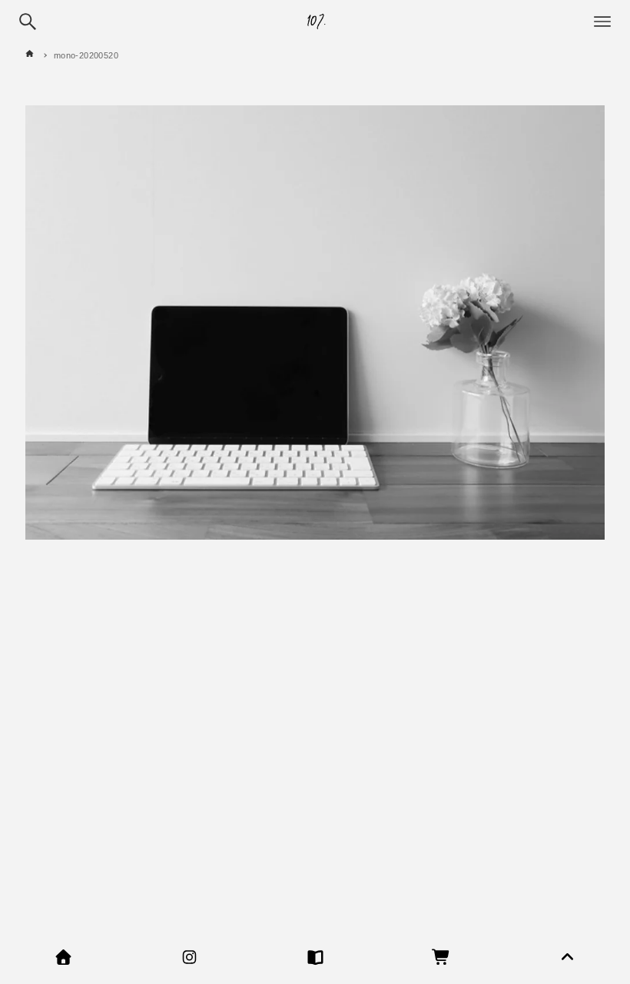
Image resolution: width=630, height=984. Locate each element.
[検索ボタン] (27, 21)
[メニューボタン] (602, 21)
